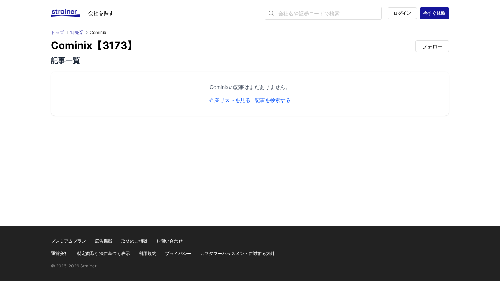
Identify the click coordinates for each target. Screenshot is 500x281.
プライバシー (178, 253)
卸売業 (76, 32)
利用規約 (147, 253)
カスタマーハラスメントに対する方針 (237, 253)
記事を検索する (273, 100)
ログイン (402, 13)
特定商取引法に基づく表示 (103, 253)
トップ (57, 32)
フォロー (432, 46)
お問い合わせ (169, 241)
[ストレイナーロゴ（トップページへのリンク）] (69, 13)
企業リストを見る (229, 100)
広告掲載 (103, 241)
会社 (101, 13)
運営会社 (59, 253)
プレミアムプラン (68, 241)
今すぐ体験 (434, 13)
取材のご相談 (134, 241)
